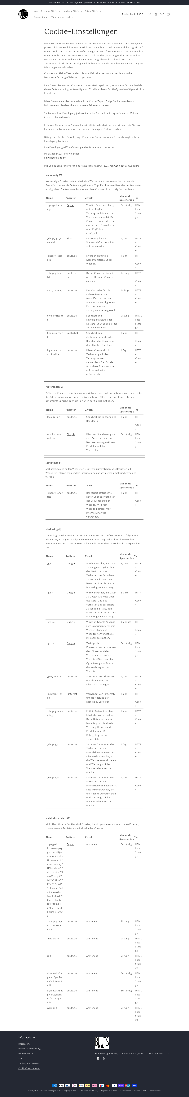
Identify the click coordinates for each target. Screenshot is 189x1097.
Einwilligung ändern (55, 157)
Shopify (71, 434)
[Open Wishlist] (162, 14)
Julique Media (71, 1091)
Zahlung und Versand (29, 1063)
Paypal (70, 205)
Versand (137, 1091)
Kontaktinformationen (122, 1091)
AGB (20, 1058)
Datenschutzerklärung (29, 1048)
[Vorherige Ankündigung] (19, 2)
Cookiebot (120, 165)
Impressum (24, 1044)
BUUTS (37, 1091)
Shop (70, 238)
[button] (50, 11)
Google (71, 563)
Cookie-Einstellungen (29, 1068)
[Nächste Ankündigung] (170, 2)
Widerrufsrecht (26, 1053)
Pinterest (72, 693)
